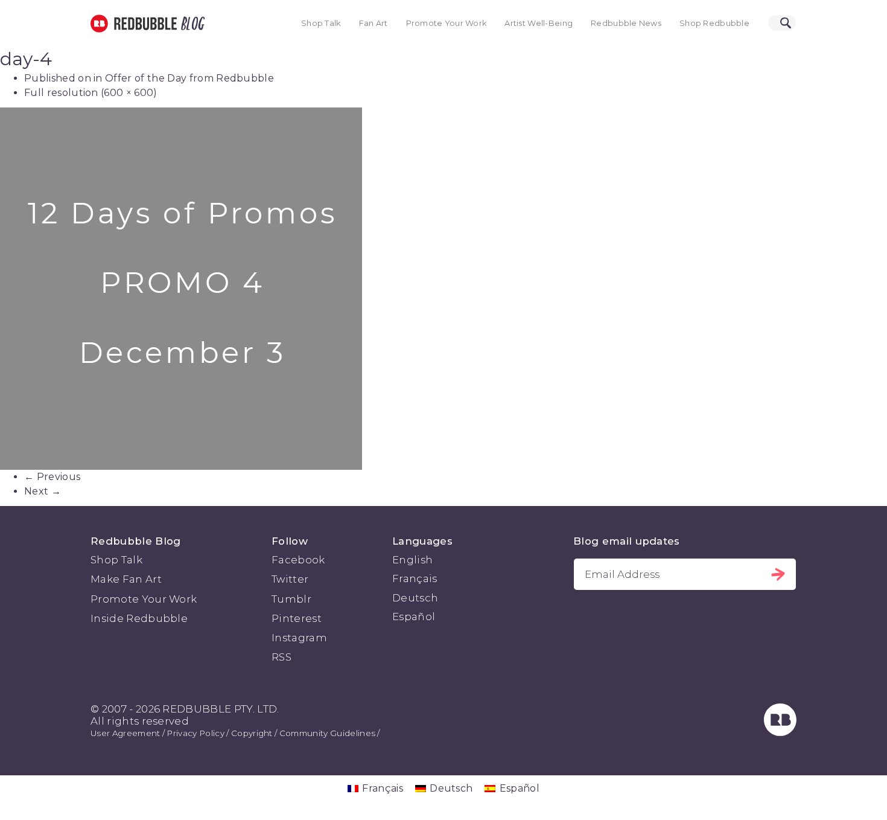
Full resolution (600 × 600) (90, 92)
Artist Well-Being (538, 23)
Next (42, 491)
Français (414, 578)
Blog (190, 23)
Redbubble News (626, 23)
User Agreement (125, 733)
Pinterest (297, 618)
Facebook (298, 560)
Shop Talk (321, 23)
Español (413, 616)
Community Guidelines (327, 733)
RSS (281, 657)
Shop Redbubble (714, 23)
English (412, 560)
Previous (52, 476)
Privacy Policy (195, 733)
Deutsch (415, 598)
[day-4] (443, 288)
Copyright (252, 733)
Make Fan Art (126, 579)
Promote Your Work (446, 23)
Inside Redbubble (139, 618)
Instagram (299, 638)
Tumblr (291, 599)
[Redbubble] (780, 732)
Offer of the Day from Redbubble (189, 78)
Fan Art (373, 23)
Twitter (290, 579)
